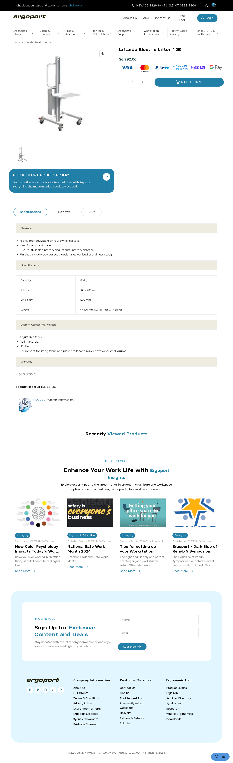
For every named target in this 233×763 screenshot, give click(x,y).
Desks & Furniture (45, 32)
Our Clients (80, 693)
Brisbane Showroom (86, 724)
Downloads (173, 719)
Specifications (30, 212)
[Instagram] (45, 690)
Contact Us (162, 18)
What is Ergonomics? (180, 714)
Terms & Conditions (86, 698)
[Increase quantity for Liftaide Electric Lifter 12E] (142, 82)
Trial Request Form (132, 698)
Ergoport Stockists (85, 714)
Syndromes (173, 703)
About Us (130, 18)
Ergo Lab (172, 693)
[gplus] (53, 690)
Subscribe (129, 646)
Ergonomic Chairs (20, 32)
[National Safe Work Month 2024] (90, 512)
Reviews (64, 212)
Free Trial (182, 18)
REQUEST (40, 399)
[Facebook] (30, 690)
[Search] (207, 6)
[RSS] (61, 690)
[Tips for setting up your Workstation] (143, 512)
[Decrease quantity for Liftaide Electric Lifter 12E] (123, 82)
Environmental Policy (87, 709)
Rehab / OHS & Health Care (205, 32)
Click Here (75, 5)
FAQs (145, 18)
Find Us (124, 693)
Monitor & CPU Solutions (100, 32)
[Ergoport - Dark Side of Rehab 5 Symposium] (195, 512)
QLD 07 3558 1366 (182, 5)
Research (172, 709)
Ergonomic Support (124, 32)
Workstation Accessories (151, 32)
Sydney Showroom (85, 719)
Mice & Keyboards (71, 32)
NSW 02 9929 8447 (150, 5)
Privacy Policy (82, 703)
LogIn (209, 18)
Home (16, 42)
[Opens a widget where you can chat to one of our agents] (220, 757)
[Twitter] (38, 690)
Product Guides (176, 688)
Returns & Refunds (132, 718)
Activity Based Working (178, 32)
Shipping (125, 723)
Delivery (125, 713)
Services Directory (178, 698)
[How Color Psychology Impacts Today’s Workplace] (38, 512)
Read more (23, 571)
